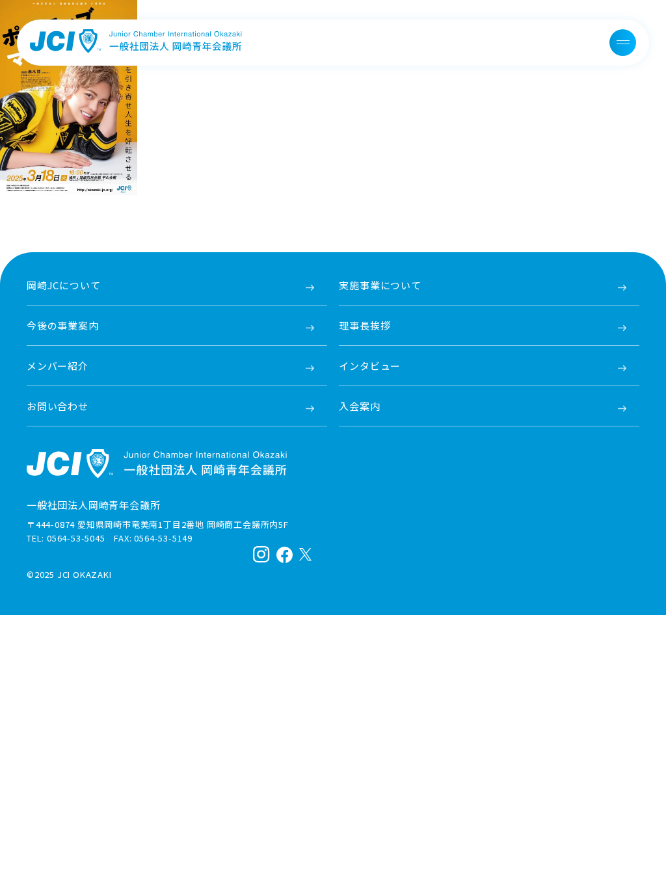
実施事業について (380, 285)
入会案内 (359, 406)
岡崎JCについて (63, 285)
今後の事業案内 (63, 325)
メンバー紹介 (57, 365)
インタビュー (370, 365)
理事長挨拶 (364, 325)
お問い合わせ (57, 406)
